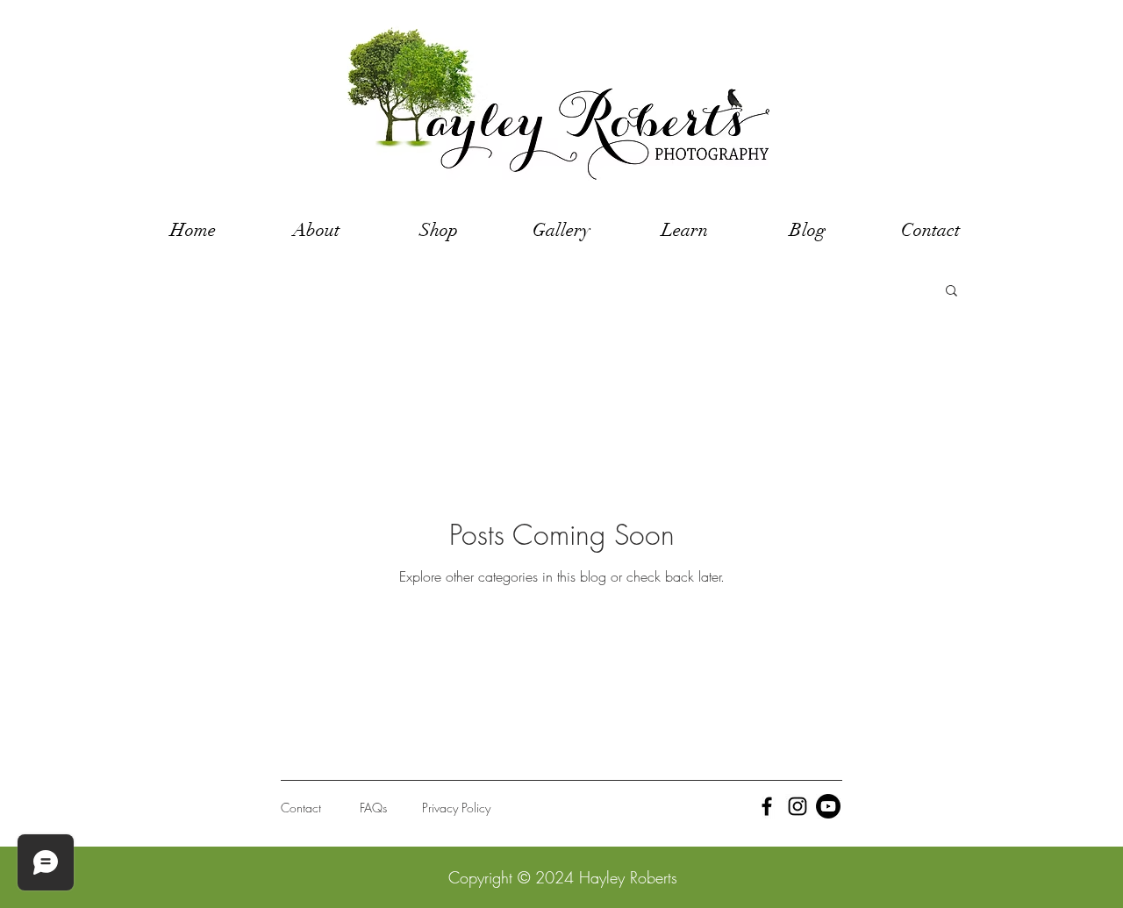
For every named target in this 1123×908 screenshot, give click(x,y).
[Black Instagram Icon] (797, 806)
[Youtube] (828, 806)
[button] (951, 291)
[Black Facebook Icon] (767, 806)
